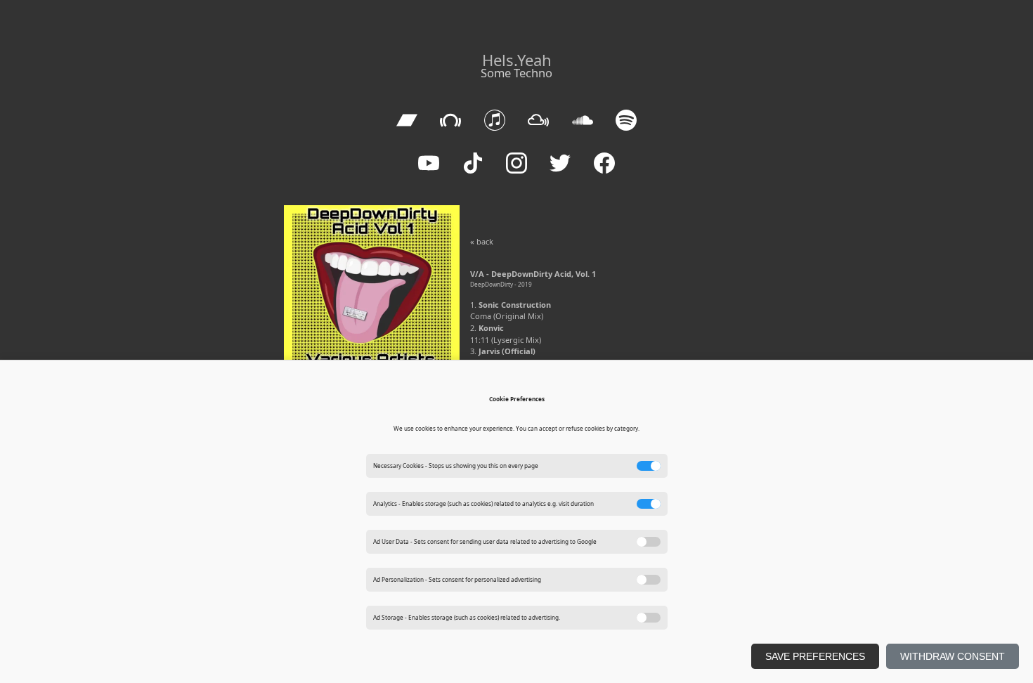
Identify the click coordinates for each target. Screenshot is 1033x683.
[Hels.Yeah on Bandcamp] (406, 120)
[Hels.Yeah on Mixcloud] (538, 120)
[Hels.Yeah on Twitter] (560, 163)
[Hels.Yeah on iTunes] (494, 120)
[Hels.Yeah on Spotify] (626, 120)
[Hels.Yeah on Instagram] (516, 163)
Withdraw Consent (952, 656)
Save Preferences (815, 656)
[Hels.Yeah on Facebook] (604, 163)
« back (481, 241)
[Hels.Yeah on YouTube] (429, 163)
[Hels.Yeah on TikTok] (472, 163)
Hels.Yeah (517, 59)
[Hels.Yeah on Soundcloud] (582, 120)
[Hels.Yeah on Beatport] (451, 120)
